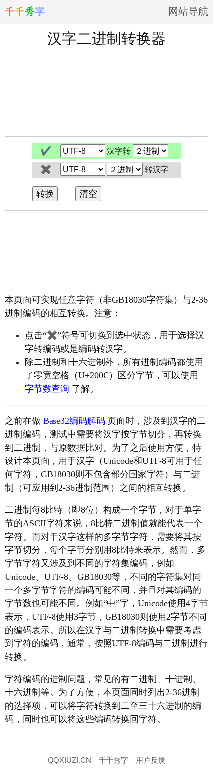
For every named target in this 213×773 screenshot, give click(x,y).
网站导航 (188, 11)
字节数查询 (47, 389)
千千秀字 (113, 760)
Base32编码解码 (74, 421)
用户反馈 (150, 760)
